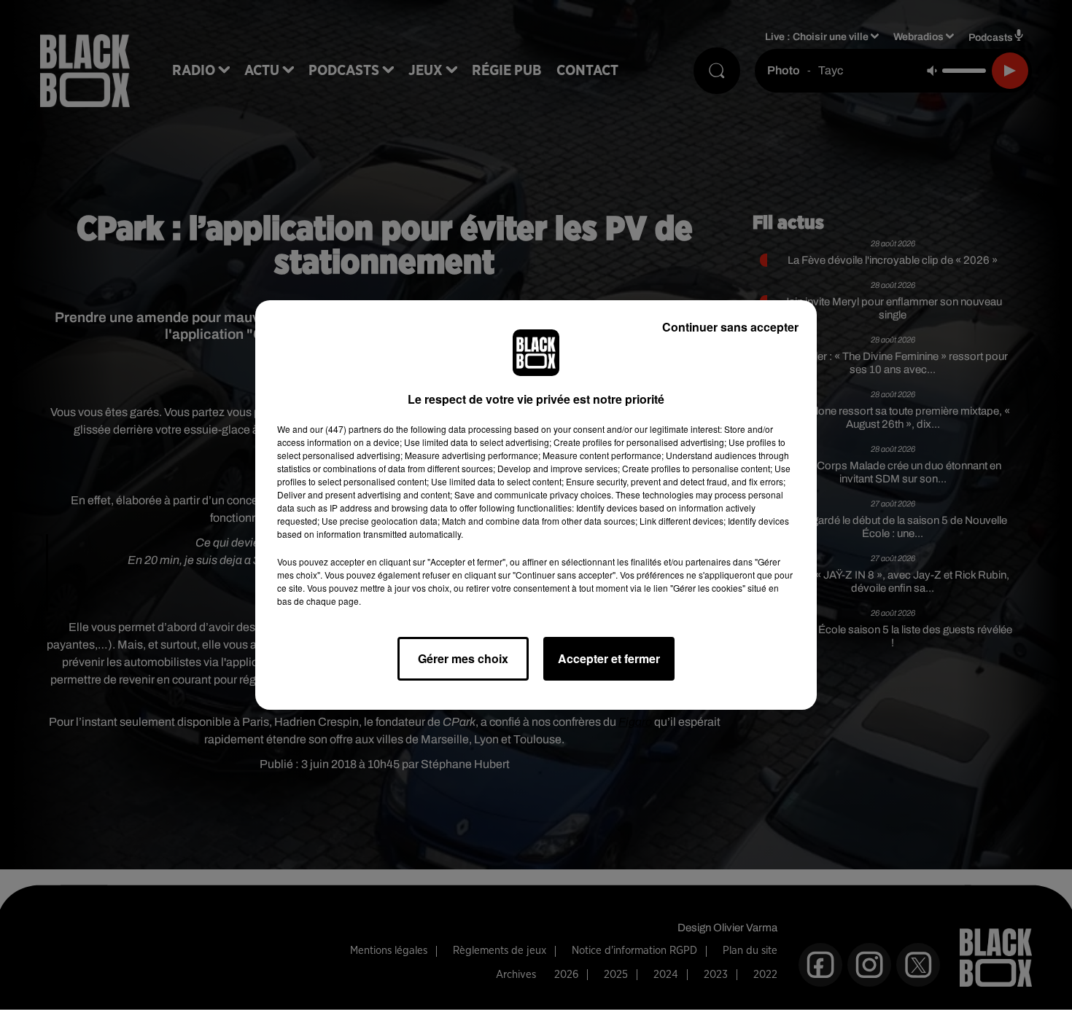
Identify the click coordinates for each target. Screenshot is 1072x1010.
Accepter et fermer (609, 658)
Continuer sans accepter (730, 326)
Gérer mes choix (463, 658)
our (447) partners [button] (345, 429)
